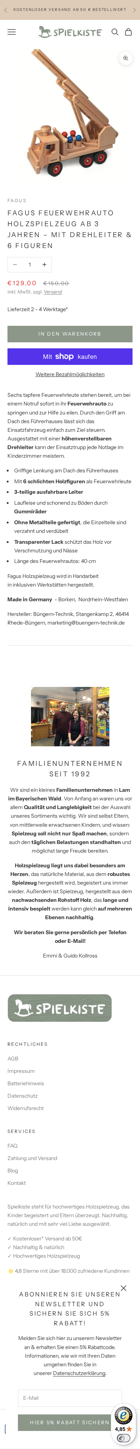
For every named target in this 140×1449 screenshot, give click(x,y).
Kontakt (16, 1183)
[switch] (123, 1438)
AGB (12, 1058)
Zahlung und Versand (32, 1158)
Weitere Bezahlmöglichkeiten (70, 374)
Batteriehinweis (25, 1083)
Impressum (21, 1071)
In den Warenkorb (69, 334)
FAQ (12, 1145)
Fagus (17, 200)
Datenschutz (22, 1095)
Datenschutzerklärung (79, 1373)
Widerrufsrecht (25, 1108)
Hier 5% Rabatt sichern (70, 1422)
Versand (53, 292)
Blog (12, 1170)
